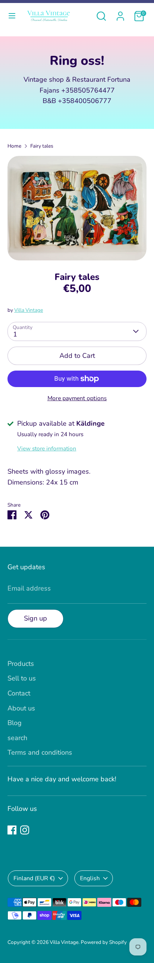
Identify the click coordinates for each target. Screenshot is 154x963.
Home (14, 146)
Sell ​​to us (21, 678)
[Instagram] (24, 829)
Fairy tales (41, 146)
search (17, 737)
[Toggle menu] (11, 16)
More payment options (77, 398)
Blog (14, 722)
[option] (77, 208)
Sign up (35, 618)
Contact (18, 693)
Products (20, 663)
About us (21, 708)
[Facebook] (11, 829)
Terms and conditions (39, 752)
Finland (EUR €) (34, 878)
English (90, 878)
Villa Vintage (28, 310)
